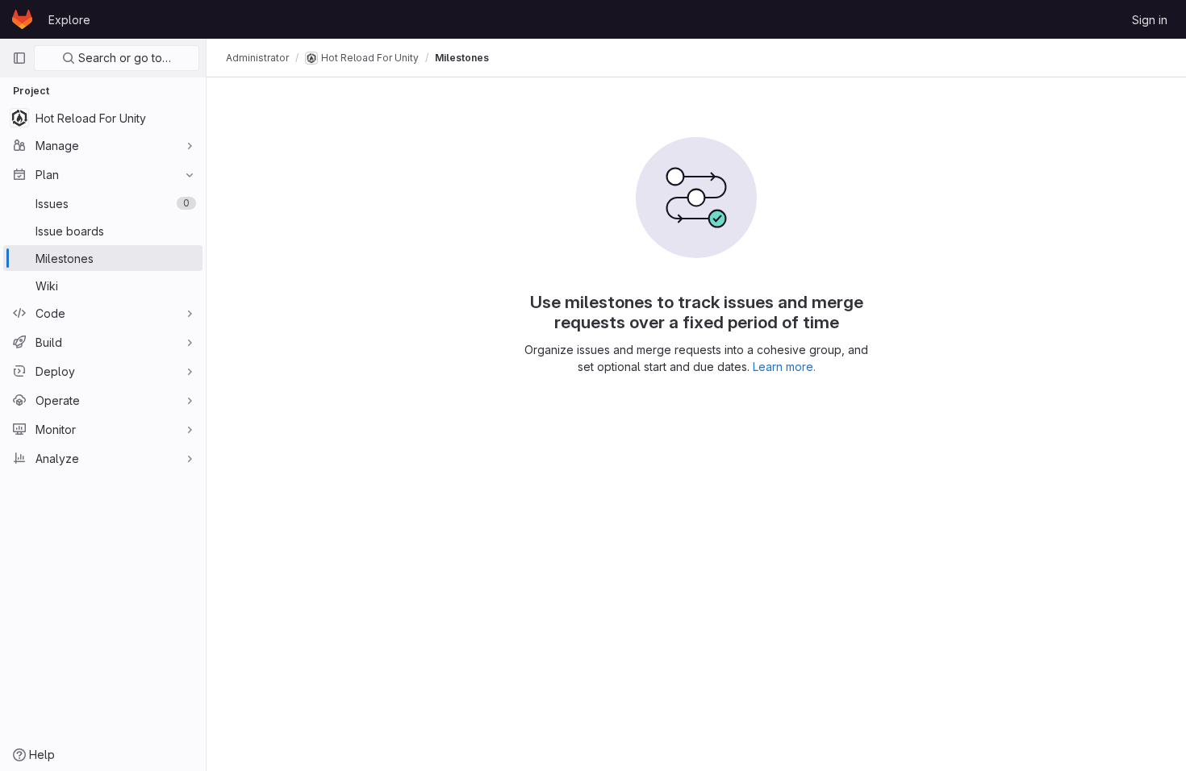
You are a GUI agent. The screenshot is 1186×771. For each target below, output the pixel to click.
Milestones (462, 58)
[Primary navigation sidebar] (19, 58)
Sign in (1149, 20)
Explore (69, 20)
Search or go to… (123, 58)
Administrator (257, 58)
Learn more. (784, 366)
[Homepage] (22, 19)
